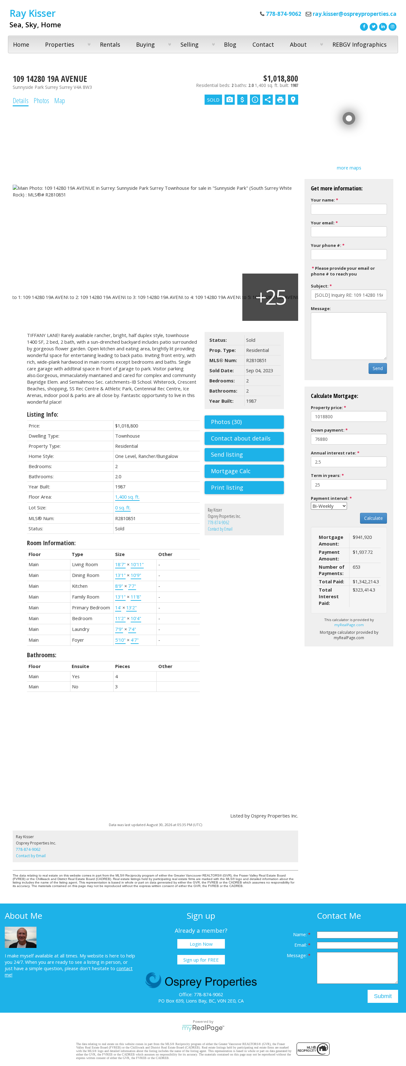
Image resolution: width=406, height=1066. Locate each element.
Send (378, 368)
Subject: (320, 286)
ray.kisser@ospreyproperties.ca (354, 13)
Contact (263, 44)
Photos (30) (226, 422)
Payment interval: (330, 498)
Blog (230, 44)
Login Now (201, 944)
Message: (321, 308)
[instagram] (391, 26)
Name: (300, 934)
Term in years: (326, 475)
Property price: (327, 407)
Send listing (227, 454)
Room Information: (51, 543)
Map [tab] (59, 100)
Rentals (110, 44)
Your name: (323, 200)
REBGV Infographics (359, 44)
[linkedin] (382, 26)
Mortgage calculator (247, 471)
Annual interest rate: (333, 453)
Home (21, 44)
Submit (383, 996)
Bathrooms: (41, 655)
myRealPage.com (349, 624)
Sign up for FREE (201, 960)
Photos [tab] (41, 100)
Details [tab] (21, 100)
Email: (301, 945)
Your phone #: (326, 245)
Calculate (373, 518)
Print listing (227, 487)
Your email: (323, 223)
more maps (349, 167)
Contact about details (241, 438)
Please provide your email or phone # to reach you (343, 271)
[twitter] (372, 26)
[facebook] (363, 26)
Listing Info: (42, 414)
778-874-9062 (218, 523)
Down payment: (327, 430)
